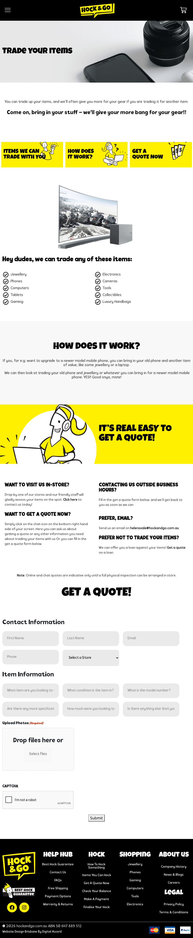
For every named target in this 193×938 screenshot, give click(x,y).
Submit (96, 818)
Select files (38, 754)
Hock (96, 855)
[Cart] (183, 10)
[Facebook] (12, 907)
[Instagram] (24, 907)
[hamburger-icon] (7, 10)
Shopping (135, 855)
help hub (57, 855)
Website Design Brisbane (19, 931)
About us (174, 855)
